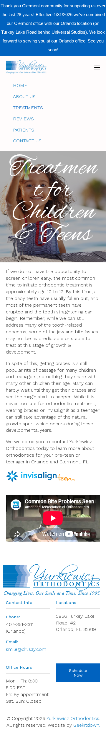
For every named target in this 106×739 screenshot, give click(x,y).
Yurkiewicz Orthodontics (73, 718)
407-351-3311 (19, 624)
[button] (78, 672)
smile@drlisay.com (26, 649)
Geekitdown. (86, 725)
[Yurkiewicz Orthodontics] (26, 67)
